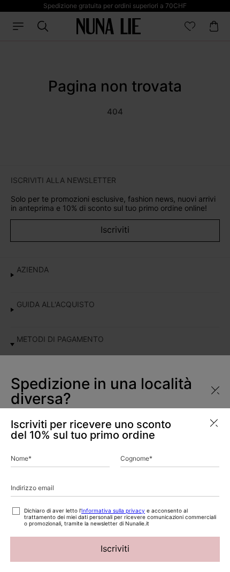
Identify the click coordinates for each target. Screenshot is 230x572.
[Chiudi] (214, 423)
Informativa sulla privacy (113, 510)
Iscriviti (115, 548)
